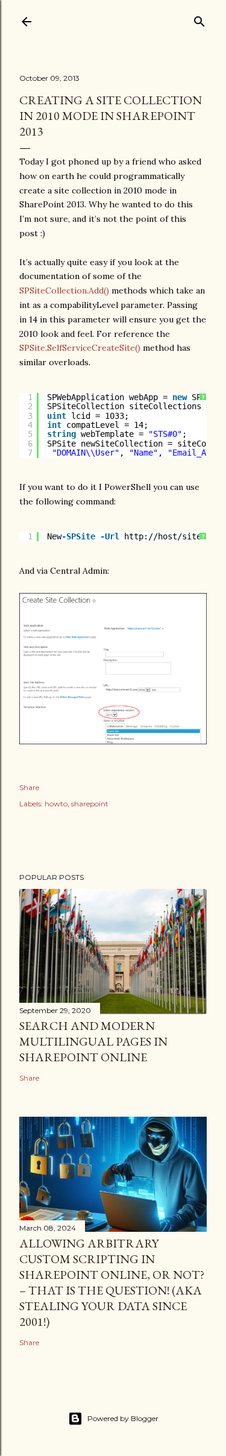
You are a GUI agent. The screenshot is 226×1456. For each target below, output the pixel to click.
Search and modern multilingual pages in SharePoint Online (93, 1041)
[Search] (199, 19)
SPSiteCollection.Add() (64, 290)
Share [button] (29, 787)
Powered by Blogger (123, 1418)
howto (56, 803)
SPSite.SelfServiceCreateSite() (79, 347)
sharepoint (89, 803)
